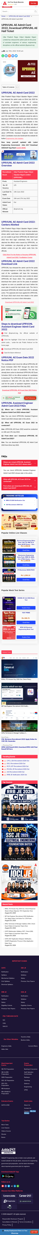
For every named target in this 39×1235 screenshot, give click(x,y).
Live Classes (5, 1128)
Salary (23, 978)
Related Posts (6, 652)
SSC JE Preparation (7, 1080)
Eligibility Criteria (6, 1005)
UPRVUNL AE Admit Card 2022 (19, 16)
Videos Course (6, 1131)
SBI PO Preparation (7, 1069)
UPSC (26, 1090)
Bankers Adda (25, 1040)
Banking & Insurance (30, 1069)
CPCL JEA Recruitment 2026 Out (18, 761)
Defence (26, 1083)
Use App (33, 3)
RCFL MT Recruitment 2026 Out (17, 766)
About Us (27, 1105)
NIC (4, 1020)
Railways (27, 1077)
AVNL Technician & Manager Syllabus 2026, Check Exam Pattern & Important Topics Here (20, 925)
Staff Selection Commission (28, 1073)
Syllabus (4, 975)
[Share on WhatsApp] (2, 55)
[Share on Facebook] (12, 55)
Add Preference (30, 398)
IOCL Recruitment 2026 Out (16, 763)
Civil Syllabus (5, 981)
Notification (5, 972)
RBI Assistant (5, 1088)
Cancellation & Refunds (9, 1222)
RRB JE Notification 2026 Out (17, 775)
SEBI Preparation (6, 1077)
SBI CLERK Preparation (5, 1073)
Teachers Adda (25, 1037)
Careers (30, 1112)
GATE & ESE (5, 1105)
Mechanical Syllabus (7, 978)
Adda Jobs (4, 1049)
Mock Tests (5, 1124)
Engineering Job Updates (14, 138)
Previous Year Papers (28, 981)
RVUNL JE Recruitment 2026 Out (18, 769)
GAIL (4, 1023)
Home (3, 16)
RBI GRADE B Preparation (5, 1092)
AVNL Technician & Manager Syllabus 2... (14, 733)
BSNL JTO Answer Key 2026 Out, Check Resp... (16, 679)
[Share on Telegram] (6, 55)
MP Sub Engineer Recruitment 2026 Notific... (15, 706)
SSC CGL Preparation (5, 1084)
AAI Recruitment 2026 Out (14, 504)
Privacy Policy (6, 1225)
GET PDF (34, 1232)
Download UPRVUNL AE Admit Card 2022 (19, 302)
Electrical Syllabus (7, 984)
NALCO (5, 1026)
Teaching (27, 1080)
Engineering (28, 1086)
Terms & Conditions (25, 1222)
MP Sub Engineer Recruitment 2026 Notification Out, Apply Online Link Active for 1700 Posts (19, 917)
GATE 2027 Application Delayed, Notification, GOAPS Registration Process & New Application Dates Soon (19, 941)
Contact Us (27, 1108)
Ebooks (3, 1134)
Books (3, 1137)
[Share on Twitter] (16, 55)
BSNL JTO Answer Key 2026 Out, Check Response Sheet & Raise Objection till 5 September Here (20, 910)
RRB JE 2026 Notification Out (15, 500)
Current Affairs (33, 1046)
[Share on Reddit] (9, 55)
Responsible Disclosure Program (12, 1219)
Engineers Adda (6, 1046)
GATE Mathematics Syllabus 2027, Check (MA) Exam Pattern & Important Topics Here (19, 932)
